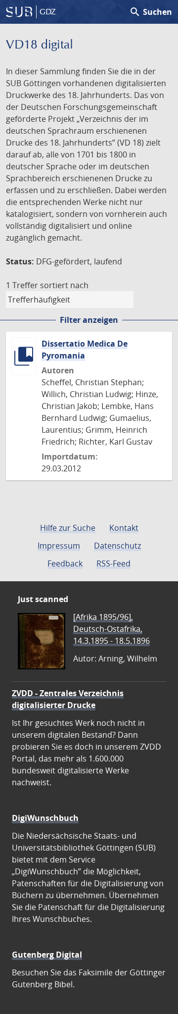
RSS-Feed (113, 563)
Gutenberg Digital (47, 954)
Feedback (65, 563)
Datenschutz (117, 545)
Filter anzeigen (89, 319)
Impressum (59, 545)
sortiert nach (64, 285)
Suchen (150, 12)
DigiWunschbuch (45, 817)
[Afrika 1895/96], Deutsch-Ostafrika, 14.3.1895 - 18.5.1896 (111, 628)
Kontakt (123, 527)
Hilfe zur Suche (67, 527)
